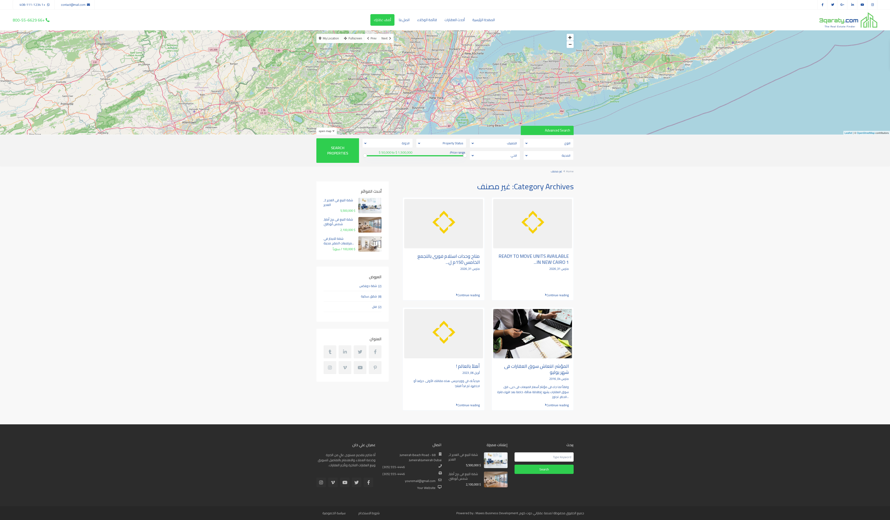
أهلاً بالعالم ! (468, 366)
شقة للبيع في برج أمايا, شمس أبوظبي (338, 221)
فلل (374, 306)
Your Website (426, 488)
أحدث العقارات (455, 19)
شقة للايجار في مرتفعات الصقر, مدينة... (339, 241)
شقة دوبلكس (368, 286)
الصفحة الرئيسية (483, 19)
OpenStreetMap (866, 133)
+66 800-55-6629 (29, 20)
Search (544, 469)
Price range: (457, 152)
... (568, 396)
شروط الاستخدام (369, 513)
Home (570, 171)
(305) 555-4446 (393, 467)
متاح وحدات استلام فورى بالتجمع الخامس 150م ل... (448, 259)
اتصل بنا (404, 19)
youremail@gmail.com (420, 481)
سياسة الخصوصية (334, 513)
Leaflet (848, 133)
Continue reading (469, 295)
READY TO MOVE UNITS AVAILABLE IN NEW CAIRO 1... (534, 259)
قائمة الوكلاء (427, 19)
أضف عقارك (382, 19)
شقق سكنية (369, 296)
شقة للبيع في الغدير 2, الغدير (338, 202)
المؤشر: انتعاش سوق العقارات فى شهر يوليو (536, 369)
